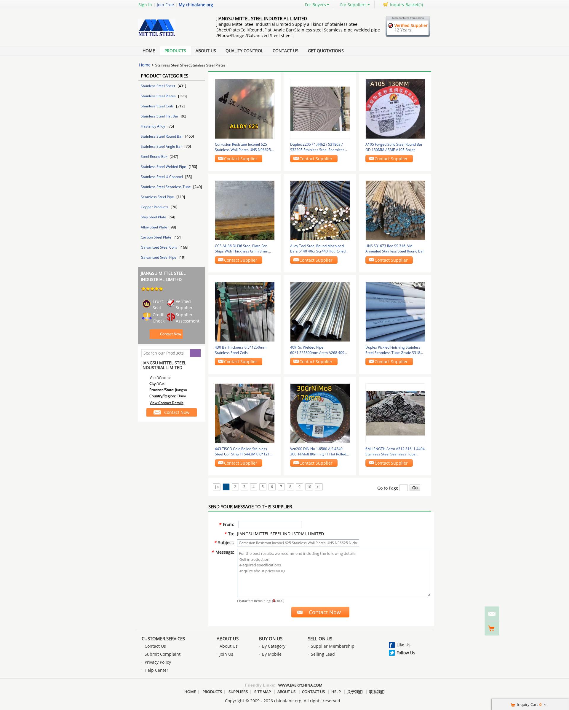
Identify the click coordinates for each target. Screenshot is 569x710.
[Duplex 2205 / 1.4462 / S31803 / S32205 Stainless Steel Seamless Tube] (320, 108)
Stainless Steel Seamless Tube (166, 186)
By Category (273, 646)
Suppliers (238, 691)
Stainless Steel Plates (159, 96)
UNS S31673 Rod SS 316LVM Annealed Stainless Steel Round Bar (394, 248)
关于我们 (355, 691)
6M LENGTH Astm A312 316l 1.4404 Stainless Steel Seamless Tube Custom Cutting (395, 451)
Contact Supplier (240, 158)
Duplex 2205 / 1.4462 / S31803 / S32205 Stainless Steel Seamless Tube (317, 147)
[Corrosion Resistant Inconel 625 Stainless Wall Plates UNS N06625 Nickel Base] (244, 108)
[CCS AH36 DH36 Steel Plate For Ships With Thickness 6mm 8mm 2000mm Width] (244, 209)
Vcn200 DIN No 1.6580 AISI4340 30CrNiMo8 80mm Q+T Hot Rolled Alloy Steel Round (318, 451)
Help (336, 691)
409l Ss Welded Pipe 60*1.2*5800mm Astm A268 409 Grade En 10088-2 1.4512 (317, 350)
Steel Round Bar (154, 156)
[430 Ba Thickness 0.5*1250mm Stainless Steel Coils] (244, 311)
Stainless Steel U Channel (162, 176)
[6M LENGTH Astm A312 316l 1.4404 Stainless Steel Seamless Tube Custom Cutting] (395, 412)
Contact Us (285, 50)
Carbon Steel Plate (156, 237)
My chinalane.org (196, 4)
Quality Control (244, 50)
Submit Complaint (162, 654)
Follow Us (406, 652)
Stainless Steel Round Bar (162, 136)
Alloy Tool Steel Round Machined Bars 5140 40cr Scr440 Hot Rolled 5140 (318, 248)
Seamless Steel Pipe (158, 196)
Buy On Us (270, 638)
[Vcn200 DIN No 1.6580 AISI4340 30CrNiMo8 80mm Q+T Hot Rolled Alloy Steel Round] (320, 412)
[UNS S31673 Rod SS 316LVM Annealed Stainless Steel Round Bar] (395, 209)
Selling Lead (323, 654)
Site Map (262, 691)
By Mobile (272, 654)
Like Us (403, 644)
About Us (206, 50)
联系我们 (377, 691)
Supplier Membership (332, 646)
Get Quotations (326, 50)
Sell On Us (320, 638)
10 (309, 486)
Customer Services (163, 638)
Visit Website (160, 377)
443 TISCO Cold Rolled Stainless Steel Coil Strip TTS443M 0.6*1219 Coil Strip (243, 451)
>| (319, 486)
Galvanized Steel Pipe (159, 257)
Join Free (165, 4)
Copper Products (155, 206)
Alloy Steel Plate (154, 227)
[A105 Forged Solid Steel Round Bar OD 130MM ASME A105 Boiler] (395, 108)
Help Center (156, 670)
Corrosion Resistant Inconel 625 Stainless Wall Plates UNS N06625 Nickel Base (243, 147)
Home (149, 50)
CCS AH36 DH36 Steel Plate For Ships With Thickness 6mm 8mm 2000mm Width (241, 248)
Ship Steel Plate (154, 217)
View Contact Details (166, 402)
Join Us (226, 654)
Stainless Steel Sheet (158, 85)
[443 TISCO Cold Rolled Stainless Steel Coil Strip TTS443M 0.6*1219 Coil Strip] (244, 412)
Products (175, 50)
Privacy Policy (158, 662)
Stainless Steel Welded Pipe (164, 166)
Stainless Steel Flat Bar (160, 116)
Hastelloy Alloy (153, 126)
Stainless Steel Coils (158, 106)
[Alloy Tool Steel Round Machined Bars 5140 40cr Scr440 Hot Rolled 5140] (320, 209)
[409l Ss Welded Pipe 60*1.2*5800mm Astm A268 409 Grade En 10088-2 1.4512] (320, 311)
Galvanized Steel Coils (159, 247)
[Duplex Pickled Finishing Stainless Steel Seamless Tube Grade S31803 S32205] (395, 311)
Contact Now (170, 333)
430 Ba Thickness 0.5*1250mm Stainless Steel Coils (240, 350)
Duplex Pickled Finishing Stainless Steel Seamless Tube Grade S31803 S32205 (394, 350)
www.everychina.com (300, 685)
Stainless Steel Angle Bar (162, 146)
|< (217, 486)
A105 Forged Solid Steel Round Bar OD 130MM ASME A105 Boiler (394, 147)
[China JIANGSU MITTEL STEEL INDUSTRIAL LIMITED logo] (170, 36)
